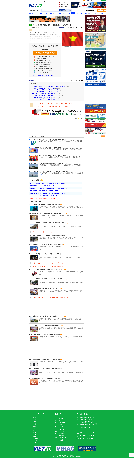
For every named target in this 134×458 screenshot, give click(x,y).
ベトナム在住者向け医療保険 (85, 417)
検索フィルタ (69, 10)
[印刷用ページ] (71, 27)
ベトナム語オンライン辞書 (85, 427)
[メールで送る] (74, 27)
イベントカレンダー (60, 429)
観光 (69, 13)
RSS (74, 455)
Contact (92, 432)
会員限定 (103, 13)
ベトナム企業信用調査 (83, 422)
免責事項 (80, 118)
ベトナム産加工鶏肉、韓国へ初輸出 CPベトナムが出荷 (43, 288)
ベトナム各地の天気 (60, 422)
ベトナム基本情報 (59, 418)
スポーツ (97, 13)
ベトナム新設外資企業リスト (85, 424)
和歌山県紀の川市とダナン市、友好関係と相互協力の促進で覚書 (45, 369)
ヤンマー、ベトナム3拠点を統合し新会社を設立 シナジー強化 (45, 269)
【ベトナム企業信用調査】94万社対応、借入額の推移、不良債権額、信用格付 (52, 104)
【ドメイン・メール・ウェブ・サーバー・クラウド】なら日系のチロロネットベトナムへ (51, 30)
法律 (82, 13)
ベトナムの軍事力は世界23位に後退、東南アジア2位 (45, 93)
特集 (86, 13)
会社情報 (31, 13)
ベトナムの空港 (59, 440)
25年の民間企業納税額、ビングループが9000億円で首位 (43, 378)
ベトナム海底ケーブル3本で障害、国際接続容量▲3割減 (43, 204)
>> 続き (41, 143)
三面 (60, 13)
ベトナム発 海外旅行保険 (84, 420)
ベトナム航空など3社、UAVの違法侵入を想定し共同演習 (43, 334)
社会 (47, 13)
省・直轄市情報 (59, 420)
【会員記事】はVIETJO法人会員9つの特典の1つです (42, 198)
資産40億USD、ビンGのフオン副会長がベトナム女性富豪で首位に (46, 213)
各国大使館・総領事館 (60, 438)
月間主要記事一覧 (59, 431)
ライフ (36, 13)
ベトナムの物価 (59, 424)
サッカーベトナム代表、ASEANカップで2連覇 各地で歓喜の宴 (45, 254)
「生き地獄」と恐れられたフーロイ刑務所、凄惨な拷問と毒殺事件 (46, 235)
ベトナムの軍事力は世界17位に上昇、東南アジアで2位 (45, 99)
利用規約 (75, 118)
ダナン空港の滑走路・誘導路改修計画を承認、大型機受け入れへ (45, 316)
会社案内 (70, 455)
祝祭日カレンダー (59, 427)
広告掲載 (83, 435)
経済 (56, 13)
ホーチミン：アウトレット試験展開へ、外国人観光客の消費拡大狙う (46, 223)
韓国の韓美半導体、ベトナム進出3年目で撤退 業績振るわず (44, 244)
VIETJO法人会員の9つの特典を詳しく (44, 75)
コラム (35, 442)
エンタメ (91, 13)
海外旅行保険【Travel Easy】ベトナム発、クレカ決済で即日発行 (48, 263)
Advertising (91, 435)
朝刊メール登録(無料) (87, 438)
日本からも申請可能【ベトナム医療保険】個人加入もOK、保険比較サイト (51, 106)
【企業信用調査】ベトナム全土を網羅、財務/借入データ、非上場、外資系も (51, 297)
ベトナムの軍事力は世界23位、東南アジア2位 (43, 88)
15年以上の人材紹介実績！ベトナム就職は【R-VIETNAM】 (46, 232)
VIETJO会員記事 (36, 180)
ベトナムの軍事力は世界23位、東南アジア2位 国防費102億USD (48, 86)
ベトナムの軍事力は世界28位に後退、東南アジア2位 (45, 90)
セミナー (42, 13)
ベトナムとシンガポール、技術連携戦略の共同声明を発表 (43, 325)
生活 (64, 13)
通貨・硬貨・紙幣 (59, 435)
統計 (78, 13)
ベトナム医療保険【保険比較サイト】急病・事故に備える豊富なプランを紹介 (51, 266)
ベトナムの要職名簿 (60, 433)
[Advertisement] (55, 128)
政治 (73, 13)
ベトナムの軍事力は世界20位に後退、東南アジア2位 (45, 95)
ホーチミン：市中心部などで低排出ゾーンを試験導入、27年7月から (46, 279)
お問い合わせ (84, 432)
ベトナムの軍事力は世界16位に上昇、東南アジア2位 (45, 97)
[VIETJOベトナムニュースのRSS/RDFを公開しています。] (84, 1)
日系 (51, 13)
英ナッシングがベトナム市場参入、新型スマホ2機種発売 (43, 359)
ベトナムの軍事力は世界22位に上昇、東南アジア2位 (45, 92)
